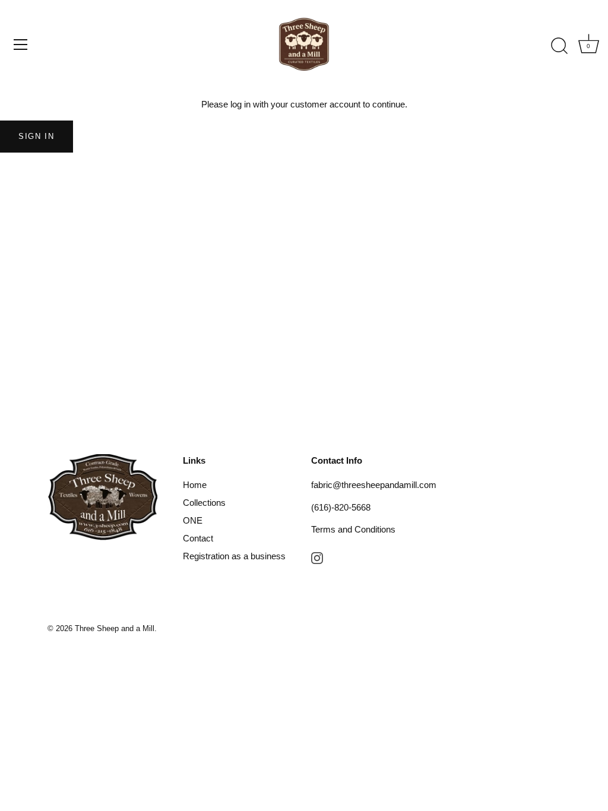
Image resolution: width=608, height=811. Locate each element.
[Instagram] (317, 557)
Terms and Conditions (353, 529)
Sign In (36, 136)
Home (195, 485)
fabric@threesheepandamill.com (373, 485)
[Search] (559, 46)
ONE (192, 520)
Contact (198, 538)
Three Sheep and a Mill (114, 628)
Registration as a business (234, 556)
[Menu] (21, 44)
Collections (204, 503)
